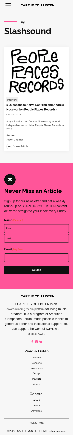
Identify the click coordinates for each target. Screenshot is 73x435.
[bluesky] (40, 341)
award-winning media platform (25, 309)
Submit (36, 269)
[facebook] (32, 341)
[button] (8, 5)
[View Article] (36, 99)
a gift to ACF (36, 333)
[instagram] (36, 341)
